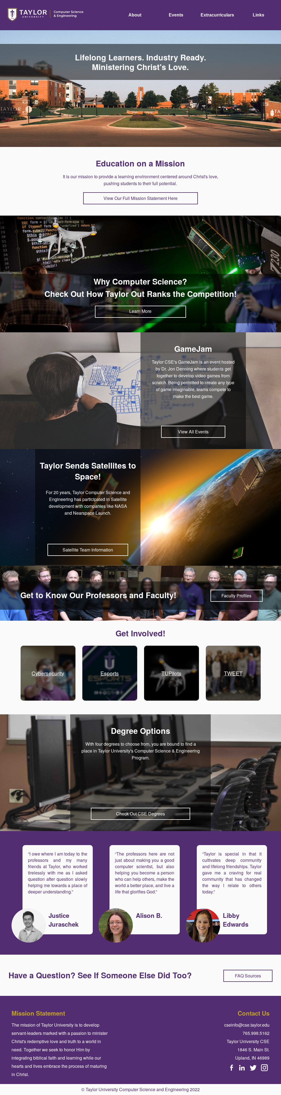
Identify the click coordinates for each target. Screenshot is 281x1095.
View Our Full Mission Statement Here (140, 198)
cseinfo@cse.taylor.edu (246, 1025)
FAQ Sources (248, 976)
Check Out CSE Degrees (140, 813)
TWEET (233, 673)
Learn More (140, 311)
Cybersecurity (48, 673)
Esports (109, 673)
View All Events (193, 431)
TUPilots (171, 673)
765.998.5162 (256, 1033)
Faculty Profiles (236, 595)
